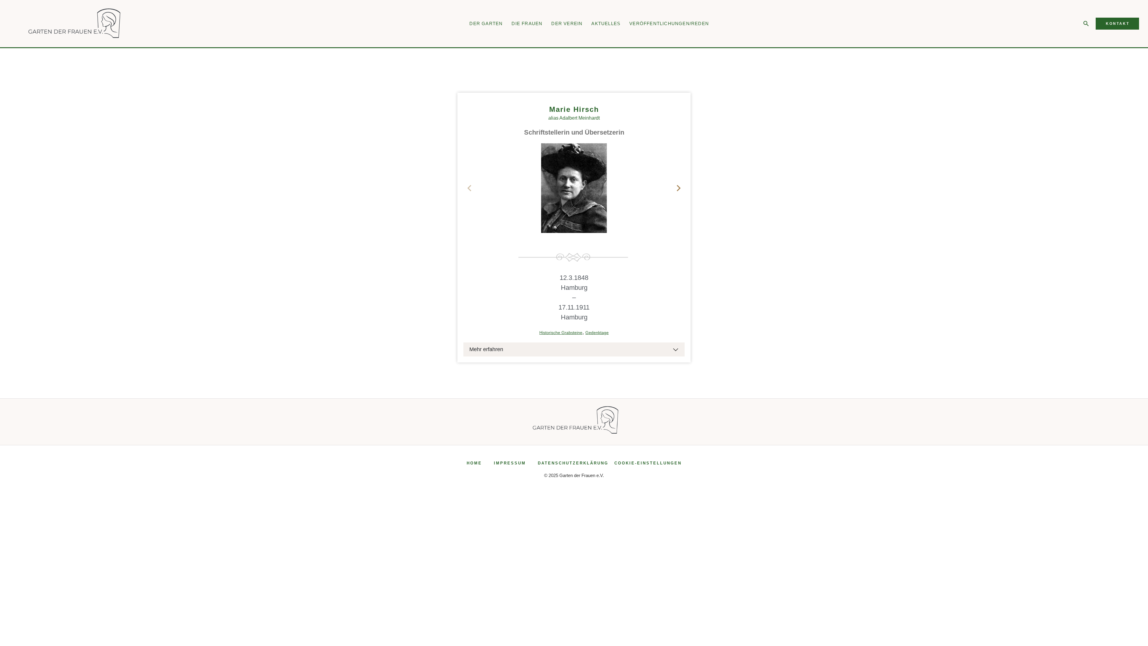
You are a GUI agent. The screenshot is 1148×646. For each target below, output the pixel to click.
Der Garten (486, 23)
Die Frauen (527, 23)
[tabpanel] (574, 188)
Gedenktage (597, 332)
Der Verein (566, 23)
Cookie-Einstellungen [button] (648, 463)
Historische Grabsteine (560, 332)
